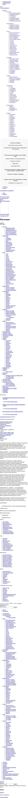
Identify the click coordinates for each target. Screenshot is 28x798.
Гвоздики (12, 131)
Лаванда (12, 122)
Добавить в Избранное (5, 425)
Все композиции (7, 555)
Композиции (10, 23)
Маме (11, 106)
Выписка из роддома (15, 78)
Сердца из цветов (14, 25)
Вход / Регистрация (7, 779)
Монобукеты (13, 15)
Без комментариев (12, 401)
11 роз (7, 285)
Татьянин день (13, 101)
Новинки (5, 373)
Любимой (12, 107)
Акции (4, 370)
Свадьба (12, 82)
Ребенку (8, 299)
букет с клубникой (10, 384)
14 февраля (12, 89)
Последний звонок (14, 100)
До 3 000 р (8, 718)
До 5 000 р (8, 719)
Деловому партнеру (10, 305)
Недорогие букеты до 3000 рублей (14, 375)
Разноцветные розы (10, 266)
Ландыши (12, 118)
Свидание (8, 325)
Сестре (7, 304)
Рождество (12, 102)
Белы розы (5, 542)
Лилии (11, 132)
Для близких (10, 105)
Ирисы (11, 115)
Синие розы (13, 51)
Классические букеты (15, 13)
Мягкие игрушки (14, 61)
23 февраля (12, 90)
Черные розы (13, 53)
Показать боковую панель (6, 421)
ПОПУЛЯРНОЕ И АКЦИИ (9, 388)
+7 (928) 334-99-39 (4, 8)
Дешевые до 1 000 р (10, 715)
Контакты (5, 599)
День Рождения (14, 77)
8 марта (12, 92)
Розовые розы (13, 49)
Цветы (8, 113)
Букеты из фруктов (14, 67)
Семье (7, 296)
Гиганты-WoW (6, 379)
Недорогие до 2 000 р (11, 717)
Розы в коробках (14, 38)
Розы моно (5, 387)
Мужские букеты (14, 64)
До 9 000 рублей (10, 378)
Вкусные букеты (7, 380)
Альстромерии (13, 136)
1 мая (11, 87)
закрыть (2, 223)
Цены (4, 374)
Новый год (12, 98)
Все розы (5, 538)
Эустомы (8, 363)
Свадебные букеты (14, 14)
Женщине (8, 294)
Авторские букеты (14, 18)
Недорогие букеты (7, 524)
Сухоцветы (13, 17)
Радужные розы (14, 54)
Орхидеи (12, 130)
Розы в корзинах (14, 36)
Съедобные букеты (14, 65)
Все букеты (5, 521)
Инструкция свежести (8, 595)
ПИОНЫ (5, 391)
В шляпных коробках (11, 290)
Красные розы (13, 45)
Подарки (9, 57)
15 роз (7, 256)
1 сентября (12, 88)
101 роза (12, 43)
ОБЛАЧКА (5, 389)
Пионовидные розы (15, 35)
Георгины (8, 365)
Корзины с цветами (15, 26)
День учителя (13, 97)
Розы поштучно (9, 283)
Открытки (12, 71)
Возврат (5, 591)
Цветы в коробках (14, 27)
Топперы (12, 62)
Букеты (9, 11)
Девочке (8, 300)
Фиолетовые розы (14, 52)
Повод (8, 75)
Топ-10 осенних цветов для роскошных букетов (13, 411)
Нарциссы (12, 126)
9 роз (7, 255)
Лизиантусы (9, 356)
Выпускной (13, 94)
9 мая (11, 93)
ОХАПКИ (5, 392)
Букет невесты (6, 331)
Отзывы (5, 593)
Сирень (12, 119)
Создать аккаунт (4, 797)
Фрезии (12, 121)
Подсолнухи (9, 354)
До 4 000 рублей (10, 376)
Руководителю (13, 109)
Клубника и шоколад (11, 314)
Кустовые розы (13, 34)
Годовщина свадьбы (15, 79)
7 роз (7, 254)
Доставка (5, 590)
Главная (2, 416)
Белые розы (13, 47)
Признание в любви (11, 323)
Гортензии (12, 124)
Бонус (4, 598)
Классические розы (15, 32)
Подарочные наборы (8, 335)
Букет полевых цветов (11, 234)
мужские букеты (10, 383)
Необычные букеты (7, 528)
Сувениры (12, 70)
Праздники (10, 85)
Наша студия (6, 588)
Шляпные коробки (14, 28)
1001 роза (12, 44)
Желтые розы (13, 48)
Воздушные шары (14, 58)
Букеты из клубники (15, 69)
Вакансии (5, 597)
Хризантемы (13, 133)
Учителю (12, 110)
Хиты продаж (9, 371)
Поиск (15, 607)
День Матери (13, 96)
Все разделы (6, 601)
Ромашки (12, 128)
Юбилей (12, 81)
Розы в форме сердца (15, 39)
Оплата (4, 589)
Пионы (12, 127)
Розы (8, 31)
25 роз (7, 257)
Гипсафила (8, 366)
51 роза (12, 41)
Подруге (8, 303)
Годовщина (5, 574)
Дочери (7, 301)
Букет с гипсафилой (11, 233)
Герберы (12, 135)
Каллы (11, 123)
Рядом (1, 428)
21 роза (12, 40)
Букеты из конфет (14, 66)
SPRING (5, 369)
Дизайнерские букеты (15, 20)
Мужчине (8, 297)
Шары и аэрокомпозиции (9, 385)
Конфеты (12, 73)
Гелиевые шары (14, 60)
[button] (2, 427)
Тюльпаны (12, 114)
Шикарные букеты (14, 19)
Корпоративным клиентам (9, 594)
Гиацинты (12, 117)
